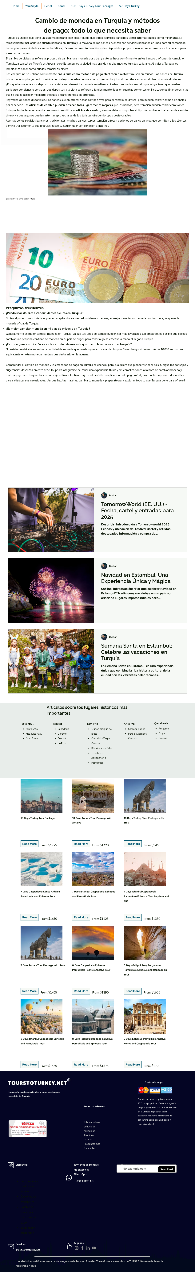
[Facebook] (82, 1248)
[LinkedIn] (88, 1248)
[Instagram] (76, 1248)
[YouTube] (93, 1248)
